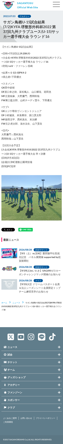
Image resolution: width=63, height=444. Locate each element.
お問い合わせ (26, 418)
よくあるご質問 (10, 418)
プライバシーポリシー (45, 418)
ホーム (4, 302)
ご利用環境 (8, 422)
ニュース (16, 302)
